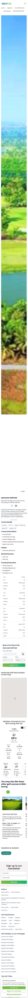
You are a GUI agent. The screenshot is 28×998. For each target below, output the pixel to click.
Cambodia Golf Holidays (7, 957)
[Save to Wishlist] (16, 506)
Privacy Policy (14, 907)
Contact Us (4, 910)
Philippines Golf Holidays (7, 945)
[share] (12, 506)
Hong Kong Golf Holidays (7, 966)
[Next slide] (24, 255)
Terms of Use (4, 907)
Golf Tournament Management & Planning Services (12, 899)
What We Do (4, 895)
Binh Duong (7, 11)
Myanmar (16, 923)
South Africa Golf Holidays (8, 969)
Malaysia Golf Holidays (7, 948)
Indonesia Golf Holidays (7, 942)
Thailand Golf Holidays (7, 939)
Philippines (17, 920)
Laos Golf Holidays (6, 960)
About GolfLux (5, 892)
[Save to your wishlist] (20, 798)
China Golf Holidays (6, 954)
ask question (6, 853)
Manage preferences (14, 994)
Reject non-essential (14, 991)
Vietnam (9, 8)
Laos (10, 923)
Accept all (13, 988)
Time (16, 657)
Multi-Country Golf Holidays (8, 972)
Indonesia (3, 920)
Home (3, 8)
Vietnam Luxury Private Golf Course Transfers (10, 903)
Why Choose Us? (15, 892)
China (10, 920)
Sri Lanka (3, 926)
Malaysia (17, 917)
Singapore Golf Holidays (7, 951)
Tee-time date (7, 651)
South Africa (18, 929)
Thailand (10, 917)
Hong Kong (11, 926)
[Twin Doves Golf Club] (12, 803)
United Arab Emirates (7, 929)
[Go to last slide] (4, 255)
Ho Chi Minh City (19, 8)
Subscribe (14, 882)
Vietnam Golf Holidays (7, 936)
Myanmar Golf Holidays (7, 963)
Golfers (5, 657)
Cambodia (4, 923)
